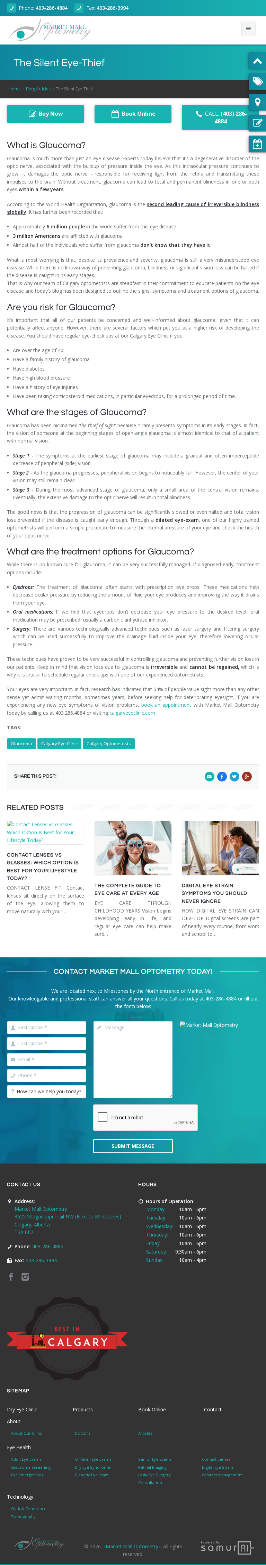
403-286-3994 (112, 8)
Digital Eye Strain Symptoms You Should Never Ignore (214, 893)
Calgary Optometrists (109, 743)
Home (15, 89)
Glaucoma (21, 743)
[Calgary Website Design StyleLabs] (227, 1547)
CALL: (226, 117)
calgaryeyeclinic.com (132, 712)
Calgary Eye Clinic (59, 743)
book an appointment (166, 705)
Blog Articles (38, 89)
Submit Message (133, 1146)
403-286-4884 (52, 8)
